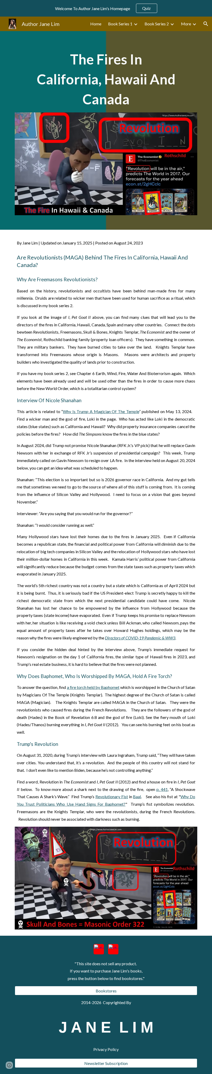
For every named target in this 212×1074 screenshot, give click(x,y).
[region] (106, 8)
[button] (206, 24)
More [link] (186, 23)
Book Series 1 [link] (120, 23)
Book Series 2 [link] (157, 23)
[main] (106, 79)
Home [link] (95, 23)
